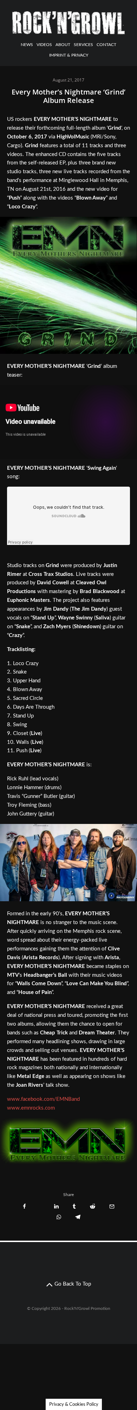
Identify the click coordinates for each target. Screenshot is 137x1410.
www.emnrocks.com (31, 1108)
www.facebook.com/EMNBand (43, 1099)
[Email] (112, 1206)
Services (83, 45)
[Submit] (92, 1206)
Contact (106, 45)
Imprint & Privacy (68, 55)
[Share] (24, 1206)
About (63, 45)
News (27, 45)
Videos (44, 45)
